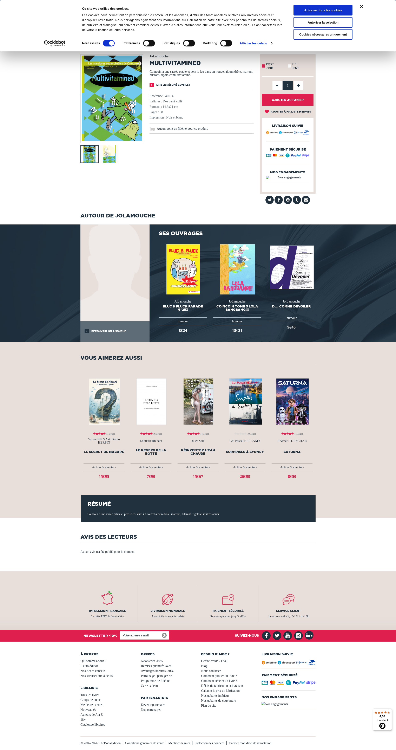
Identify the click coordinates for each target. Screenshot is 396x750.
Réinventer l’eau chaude (198, 451)
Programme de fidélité (155, 680)
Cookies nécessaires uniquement (323, 34)
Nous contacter (211, 671)
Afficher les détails (253, 43)
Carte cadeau (149, 685)
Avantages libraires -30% (157, 671)
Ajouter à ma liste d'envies (290, 111)
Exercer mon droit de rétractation (250, 743)
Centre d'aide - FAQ (214, 661)
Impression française (107, 610)
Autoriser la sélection (323, 22)
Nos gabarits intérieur (215, 695)
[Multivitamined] (112, 140)
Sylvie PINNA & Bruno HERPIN (104, 441)
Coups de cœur (90, 699)
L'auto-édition (89, 666)
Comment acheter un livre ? (219, 680)
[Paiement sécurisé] (287, 156)
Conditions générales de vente (144, 743)
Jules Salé (198, 441)
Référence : (157, 96)
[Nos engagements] (287, 177)
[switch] (149, 43)
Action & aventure (104, 467)
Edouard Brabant (151, 441)
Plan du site (208, 705)
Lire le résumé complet (173, 84)
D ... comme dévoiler (291, 306)
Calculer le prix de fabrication (220, 690)
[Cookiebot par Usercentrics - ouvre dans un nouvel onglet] (55, 43)
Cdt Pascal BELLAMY (245, 441)
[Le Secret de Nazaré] (104, 401)
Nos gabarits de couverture (218, 700)
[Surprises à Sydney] (245, 401)
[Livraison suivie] (287, 133)
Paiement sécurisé (228, 610)
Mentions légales (179, 743)
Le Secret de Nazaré (104, 452)
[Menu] (389, 710)
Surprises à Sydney (245, 452)
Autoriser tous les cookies (323, 10)
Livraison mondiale (168, 610)
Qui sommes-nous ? (93, 661)
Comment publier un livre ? (219, 676)
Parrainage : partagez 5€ (156, 676)
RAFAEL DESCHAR (292, 441)
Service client (288, 610)
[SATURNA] (292, 401)
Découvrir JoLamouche (108, 331)
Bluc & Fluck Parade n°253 (183, 308)
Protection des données (209, 743)
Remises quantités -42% (156, 666)
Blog (204, 666)
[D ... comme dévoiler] (291, 267)
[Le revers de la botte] (151, 401)
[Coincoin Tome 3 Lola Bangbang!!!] (237, 269)
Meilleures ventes (91, 704)
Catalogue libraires (92, 724)
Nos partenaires (151, 709)
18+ (83, 719)
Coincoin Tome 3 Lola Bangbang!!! (237, 308)
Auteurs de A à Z (91, 714)
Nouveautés (88, 709)
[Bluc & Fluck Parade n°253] (183, 269)
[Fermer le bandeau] (361, 6)
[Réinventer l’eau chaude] (198, 401)
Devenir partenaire (153, 704)
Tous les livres (89, 695)
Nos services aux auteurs (96, 676)
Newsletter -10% (152, 661)
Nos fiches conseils (92, 671)
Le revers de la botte (151, 451)
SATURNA (292, 452)
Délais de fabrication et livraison (222, 685)
